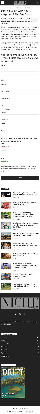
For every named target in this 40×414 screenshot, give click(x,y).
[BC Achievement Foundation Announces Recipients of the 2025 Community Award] (6, 266)
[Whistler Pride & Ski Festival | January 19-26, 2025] (6, 276)
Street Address (5, 91)
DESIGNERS (5, 356)
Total (2, 158)
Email (3, 123)
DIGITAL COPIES (24, 408)
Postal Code (4, 119)
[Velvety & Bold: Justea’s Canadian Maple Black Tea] (6, 205)
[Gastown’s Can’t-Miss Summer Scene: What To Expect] (6, 256)
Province (3, 112)
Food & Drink (5, 350)
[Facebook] (16, 314)
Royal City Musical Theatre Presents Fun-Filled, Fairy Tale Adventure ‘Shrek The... (25, 225)
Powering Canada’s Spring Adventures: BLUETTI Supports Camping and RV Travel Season (23, 215)
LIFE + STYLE (5, 344)
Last (2, 80)
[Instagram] (20, 314)
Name (3, 65)
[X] (24, 314)
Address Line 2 (5, 98)
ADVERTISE (15, 408)
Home (2, 7)
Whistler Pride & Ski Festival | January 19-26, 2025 (23, 275)
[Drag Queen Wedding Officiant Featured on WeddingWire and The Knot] (6, 245)
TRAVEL (3, 347)
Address (4, 84)
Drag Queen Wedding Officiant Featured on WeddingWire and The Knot (25, 245)
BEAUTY (3, 340)
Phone (3, 131)
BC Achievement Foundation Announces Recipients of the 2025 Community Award (25, 266)
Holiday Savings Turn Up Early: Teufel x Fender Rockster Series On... (26, 234)
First (2, 73)
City (2, 105)
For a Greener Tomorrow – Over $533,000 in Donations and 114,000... (25, 285)
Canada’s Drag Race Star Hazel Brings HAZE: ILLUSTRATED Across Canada (26, 194)
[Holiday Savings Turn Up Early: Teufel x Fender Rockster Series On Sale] (6, 236)
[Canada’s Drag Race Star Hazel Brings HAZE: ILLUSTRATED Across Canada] (6, 194)
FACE (3, 353)
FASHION (4, 337)
